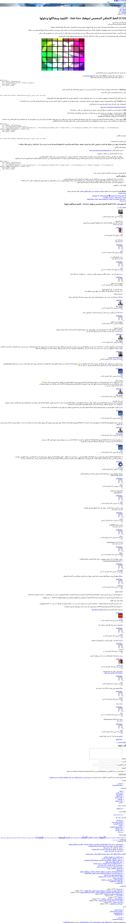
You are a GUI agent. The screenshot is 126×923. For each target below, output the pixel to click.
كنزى (121, 730)
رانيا (121, 713)
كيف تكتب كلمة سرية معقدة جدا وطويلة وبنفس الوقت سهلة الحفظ (106, 199)
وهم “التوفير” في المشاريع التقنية (113, 857)
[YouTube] (117, 0)
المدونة (68, 837)
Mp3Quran (120, 820)
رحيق (121, 536)
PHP (123, 837)
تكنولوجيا (105, 197)
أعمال (121, 791)
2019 (125, 837)
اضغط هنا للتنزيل (88, 76)
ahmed (121, 849)
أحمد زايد (120, 570)
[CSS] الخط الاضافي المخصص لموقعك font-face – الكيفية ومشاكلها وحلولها (90, 844)
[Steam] (115, 0)
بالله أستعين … (118, 883)
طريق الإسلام (119, 828)
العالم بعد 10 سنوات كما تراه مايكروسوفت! (100, 846)
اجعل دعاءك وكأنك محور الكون (114, 862)
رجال (26, 837)
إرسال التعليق (122, 774)
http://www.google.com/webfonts (113, 673)
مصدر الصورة (122, 193)
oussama (120, 467)
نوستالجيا (123, 839)
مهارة (4, 837)
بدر (122, 233)
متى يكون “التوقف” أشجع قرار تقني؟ (112, 858)
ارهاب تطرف (114, 837)
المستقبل (61, 837)
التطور (90, 837)
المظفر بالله (122, 10)
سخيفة (23, 837)
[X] (121, 0)
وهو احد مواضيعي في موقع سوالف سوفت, (92, 191)
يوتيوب (113, 839)
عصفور (15, 837)
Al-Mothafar (66, 922)
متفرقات (120, 799)
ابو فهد (121, 697)
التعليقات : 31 (122, 12)
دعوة (30, 837)
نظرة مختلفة (119, 801)
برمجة (120, 197)
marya (121, 553)
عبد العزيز (120, 585)
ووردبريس (117, 839)
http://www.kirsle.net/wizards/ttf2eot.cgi (100, 150)
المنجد (121, 825)
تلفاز (35, 837)
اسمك (110, 837)
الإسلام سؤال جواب (117, 822)
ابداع (118, 837)
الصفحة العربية (118, 844)
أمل (121, 837)
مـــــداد (120, 832)
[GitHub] (125, 0)
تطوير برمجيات (113, 197)
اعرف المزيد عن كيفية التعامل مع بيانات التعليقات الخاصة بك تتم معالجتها (70, 777)
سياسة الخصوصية (117, 785)
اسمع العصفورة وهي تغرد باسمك (113, 875)
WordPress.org (119, 914)
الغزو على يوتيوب (109, 851)
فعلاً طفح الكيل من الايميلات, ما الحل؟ (112, 879)
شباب (21, 837)
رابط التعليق (119, 227)
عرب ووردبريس (118, 814)
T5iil (121, 374)
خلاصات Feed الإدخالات (116, 911)
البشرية (95, 837)
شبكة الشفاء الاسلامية (116, 827)
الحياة (85, 837)
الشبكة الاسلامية (118, 823)
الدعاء (80, 837)
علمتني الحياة (119, 797)
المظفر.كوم (122, 9)
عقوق (12, 837)
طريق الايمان (119, 830)
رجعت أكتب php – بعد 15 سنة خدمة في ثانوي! (110, 866)
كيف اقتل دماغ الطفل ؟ (116, 881)
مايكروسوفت (8, 837)
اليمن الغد (120, 851)
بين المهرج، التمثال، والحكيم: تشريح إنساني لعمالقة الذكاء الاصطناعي (103, 860)
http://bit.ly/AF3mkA (97, 609)
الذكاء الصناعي (76, 837)
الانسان (102, 837)
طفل (18, 837)
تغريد (121, 501)
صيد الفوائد (119, 808)
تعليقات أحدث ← (121, 207)
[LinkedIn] (123, 0)
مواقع (2, 837)
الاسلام (107, 837)
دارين (121, 634)
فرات (121, 519)
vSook (121, 619)
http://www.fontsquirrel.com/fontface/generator (113, 107)
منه (122, 682)
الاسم (124, 761)
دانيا (121, 268)
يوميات (121, 802)
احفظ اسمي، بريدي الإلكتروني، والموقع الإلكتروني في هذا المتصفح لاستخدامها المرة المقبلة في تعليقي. (95, 771)
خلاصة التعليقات (118, 913)
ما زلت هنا (123, 200)
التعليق (124, 758)
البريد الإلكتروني (121, 765)
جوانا (121, 484)
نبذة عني (120, 783)
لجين (121, 251)
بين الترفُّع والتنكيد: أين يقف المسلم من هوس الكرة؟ (108, 863)
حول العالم (119, 796)
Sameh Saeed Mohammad (115, 357)
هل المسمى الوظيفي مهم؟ (115, 868)
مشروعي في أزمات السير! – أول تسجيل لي (110, 865)
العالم (72, 837)
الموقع (124, 768)
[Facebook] (119, 0)
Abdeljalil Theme (84, 922)
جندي (33, 837)
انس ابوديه (120, 665)
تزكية (54, 837)
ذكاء (28, 837)
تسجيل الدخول (118, 909)
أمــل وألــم (119, 792)
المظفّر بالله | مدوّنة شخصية (118, 4)
